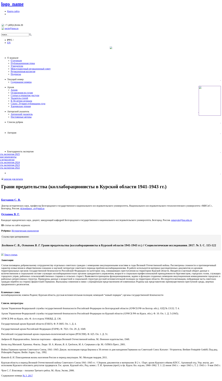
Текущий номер (15, 79)
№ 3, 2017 (28, 375)
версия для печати (13, 179)
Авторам (11, 132)
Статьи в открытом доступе (25, 95)
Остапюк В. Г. (10, 214)
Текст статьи (10, 254)
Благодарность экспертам (20, 151)
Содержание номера (21, 82)
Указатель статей (19, 98)
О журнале (12, 58)
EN (9, 42)
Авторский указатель (18, 111)
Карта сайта (13, 11)
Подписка (16, 74)
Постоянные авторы (21, 117)
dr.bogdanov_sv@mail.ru (32, 208)
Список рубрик (15, 122)
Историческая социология (25, 230)
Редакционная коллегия (23, 71)
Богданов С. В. (11, 199)
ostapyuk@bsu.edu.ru (181, 220)
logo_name (12, 4)
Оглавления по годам (22, 92)
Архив (10, 87)
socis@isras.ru (11, 28)
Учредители (17, 66)
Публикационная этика (23, 63)
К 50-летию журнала (21, 101)
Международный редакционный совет (31, 68)
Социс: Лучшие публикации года (28, 103)
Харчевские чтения (21, 106)
